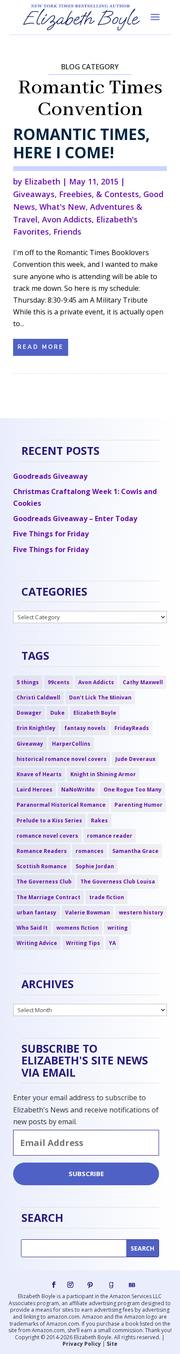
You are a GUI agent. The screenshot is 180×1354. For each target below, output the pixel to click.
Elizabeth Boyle (94, 712)
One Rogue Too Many (133, 789)
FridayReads (131, 728)
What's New (62, 206)
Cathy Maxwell (143, 682)
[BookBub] (132, 1285)
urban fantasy (36, 912)
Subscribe (86, 1173)
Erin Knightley (36, 728)
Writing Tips (83, 943)
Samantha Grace (135, 851)
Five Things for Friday (51, 534)
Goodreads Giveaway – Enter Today (75, 518)
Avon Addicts (67, 219)
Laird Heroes (34, 789)
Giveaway (30, 743)
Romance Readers (42, 851)
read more (40, 347)
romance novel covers (47, 835)
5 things (28, 682)
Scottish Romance (42, 866)
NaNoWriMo (78, 789)
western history (141, 912)
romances (90, 851)
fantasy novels (85, 728)
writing (117, 927)
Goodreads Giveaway (50, 476)
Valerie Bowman (87, 912)
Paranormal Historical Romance (61, 804)
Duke (57, 712)
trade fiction (106, 897)
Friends (67, 231)
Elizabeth (42, 181)
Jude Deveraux (135, 759)
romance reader (109, 835)
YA (112, 943)
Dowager (29, 712)
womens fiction (77, 927)
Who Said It (32, 927)
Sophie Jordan (95, 866)
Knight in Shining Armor (103, 774)
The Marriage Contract (48, 897)
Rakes (99, 820)
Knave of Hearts (39, 774)
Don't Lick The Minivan (100, 697)
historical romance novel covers (62, 759)
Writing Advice (37, 943)
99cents (58, 682)
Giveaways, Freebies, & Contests (76, 194)
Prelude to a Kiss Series (49, 820)
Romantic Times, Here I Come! (81, 143)
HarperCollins (71, 743)
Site (112, 1343)
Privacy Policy (81, 1343)
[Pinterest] (90, 1285)
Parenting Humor (138, 804)
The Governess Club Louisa (117, 881)
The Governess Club (44, 881)
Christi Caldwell (38, 697)
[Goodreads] (111, 1285)
